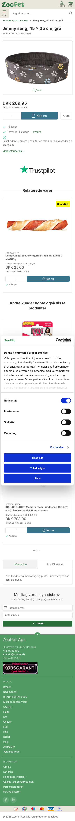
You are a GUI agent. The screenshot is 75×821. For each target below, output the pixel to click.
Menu (4, 15)
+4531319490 (11, 650)
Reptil (6, 736)
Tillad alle (37, 457)
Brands (7, 686)
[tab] (34, 550)
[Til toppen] (37, 635)
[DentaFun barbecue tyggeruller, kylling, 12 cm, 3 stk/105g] (37, 225)
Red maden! (10, 691)
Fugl (5, 726)
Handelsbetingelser (14, 776)
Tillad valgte (37, 467)
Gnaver (7, 721)
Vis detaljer (57, 447)
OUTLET (8, 706)
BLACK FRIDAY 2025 (15, 696)
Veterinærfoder (11, 751)
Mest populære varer (15, 701)
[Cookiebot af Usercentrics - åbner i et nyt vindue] (55, 340)
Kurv (70, 6)
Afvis (37, 478)
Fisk (5, 731)
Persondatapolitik (13, 786)
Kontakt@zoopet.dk (14, 654)
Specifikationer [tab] (54, 564)
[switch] (66, 411)
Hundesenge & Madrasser (15, 20)
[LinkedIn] (13, 800)
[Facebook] (6, 800)
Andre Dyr (9, 746)
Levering (37, 131)
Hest (6, 741)
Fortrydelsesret (11, 791)
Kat (5, 716)
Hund (6, 711)
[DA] (13, 4)
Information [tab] (20, 564)
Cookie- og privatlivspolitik (18, 781)
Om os (7, 766)
